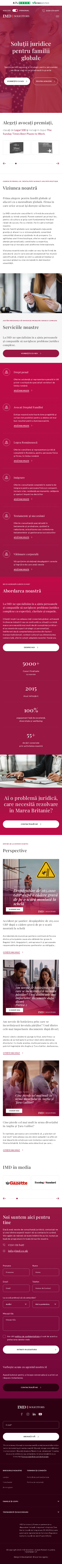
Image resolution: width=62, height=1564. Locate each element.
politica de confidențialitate (27, 1336)
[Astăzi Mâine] (16, 1303)
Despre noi (29, 647)
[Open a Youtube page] (40, 1414)
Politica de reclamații (35, 1482)
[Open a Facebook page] (21, 1414)
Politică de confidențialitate (38, 1477)
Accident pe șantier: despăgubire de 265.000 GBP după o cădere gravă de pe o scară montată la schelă (31, 924)
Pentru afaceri (44, 81)
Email (5, 1282)
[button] (4, 163)
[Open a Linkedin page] (34, 1414)
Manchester (7, 1482)
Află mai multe (21, 390)
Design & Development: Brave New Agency (31, 1557)
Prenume (7, 1266)
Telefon (35, 1282)
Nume (35, 1266)
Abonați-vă (29, 1436)
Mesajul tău (8, 1313)
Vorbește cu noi (15, 81)
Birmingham (8, 1487)
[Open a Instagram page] (28, 1414)
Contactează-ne (29, 824)
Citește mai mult (11, 952)
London (6, 1477)
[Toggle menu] (57, 16)
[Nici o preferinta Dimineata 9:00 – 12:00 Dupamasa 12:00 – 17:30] (45, 1303)
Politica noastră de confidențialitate (34, 1457)
